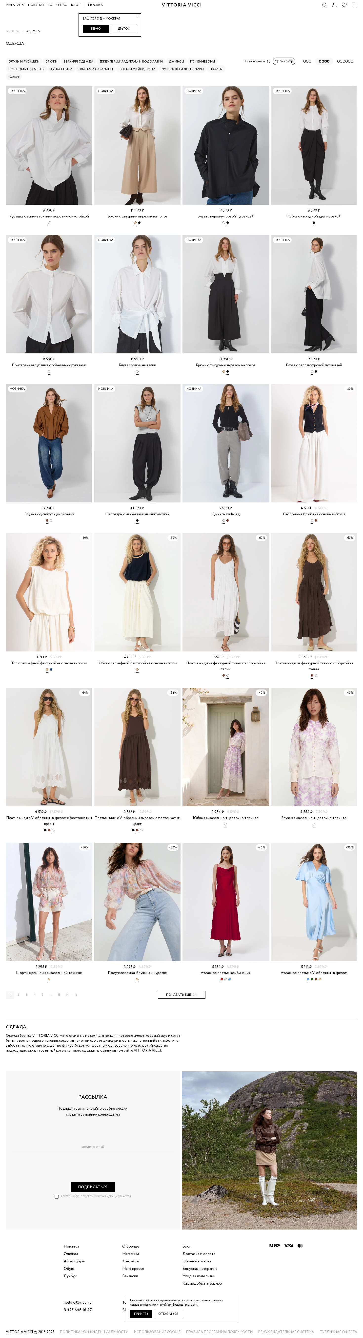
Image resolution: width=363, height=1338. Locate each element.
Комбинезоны (202, 61)
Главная (13, 31)
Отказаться (168, 1314)
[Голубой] (229, 980)
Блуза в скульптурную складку (49, 514)
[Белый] (49, 223)
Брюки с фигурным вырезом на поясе (137, 216)
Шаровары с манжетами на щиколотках (137, 514)
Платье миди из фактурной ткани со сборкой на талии (225, 666)
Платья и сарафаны (96, 69)
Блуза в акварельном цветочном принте (313, 818)
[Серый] (223, 521)
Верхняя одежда (78, 61)
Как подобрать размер (202, 1283)
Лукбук (70, 1276)
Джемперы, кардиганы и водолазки (131, 61)
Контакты (131, 1261)
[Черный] (139, 223)
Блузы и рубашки (24, 61)
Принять (141, 1314)
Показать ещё (181, 995)
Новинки (71, 1246)
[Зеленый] (312, 980)
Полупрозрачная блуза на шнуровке (137, 973)
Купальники (61, 69)
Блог (75, 5)
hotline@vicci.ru (78, 1302)
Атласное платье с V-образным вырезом (314, 973)
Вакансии (130, 1276)
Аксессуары (74, 1261)
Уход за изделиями (198, 1276)
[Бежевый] (135, 223)
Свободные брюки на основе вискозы (314, 514)
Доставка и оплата (198, 1254)
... (50, 995)
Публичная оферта (338, 1332)
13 (59, 995)
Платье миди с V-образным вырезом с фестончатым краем (49, 821)
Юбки (14, 77)
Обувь (69, 1268)
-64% (84, 693)
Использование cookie (157, 1332)
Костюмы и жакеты (26, 69)
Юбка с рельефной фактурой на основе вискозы (137, 663)
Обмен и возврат (197, 1261)
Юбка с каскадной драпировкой (314, 216)
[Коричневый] (47, 521)
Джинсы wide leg (226, 514)
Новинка (17, 91)
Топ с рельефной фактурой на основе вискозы (49, 663)
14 (67, 995)
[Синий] (51, 670)
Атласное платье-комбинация (225, 973)
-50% (84, 847)
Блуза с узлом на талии (137, 365)
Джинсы (176, 61)
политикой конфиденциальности (107, 1197)
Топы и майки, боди (137, 69)
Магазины (130, 1254)
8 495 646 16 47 (78, 1310)
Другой (124, 29)
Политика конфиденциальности (94, 1332)
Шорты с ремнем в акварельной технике (49, 973)
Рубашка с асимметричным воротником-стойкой (49, 216)
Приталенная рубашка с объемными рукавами (49, 365)
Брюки (52, 61)
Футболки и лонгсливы (182, 69)
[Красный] (222, 980)
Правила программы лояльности (219, 1332)
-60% (261, 538)
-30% (349, 389)
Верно (96, 29)
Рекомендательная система (286, 1332)
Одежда (71, 1254)
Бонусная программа (199, 1268)
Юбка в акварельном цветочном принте (226, 818)
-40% (261, 693)
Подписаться (92, 1187)
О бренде (130, 1246)
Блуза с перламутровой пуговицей (226, 216)
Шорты (216, 69)
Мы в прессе (133, 1268)
